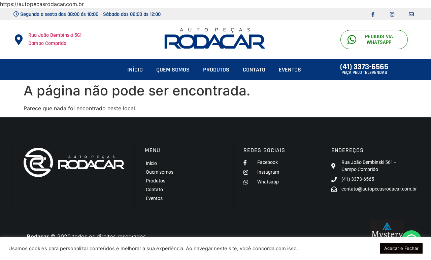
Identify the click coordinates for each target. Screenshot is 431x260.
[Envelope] (411, 14)
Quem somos (173, 70)
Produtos (216, 70)
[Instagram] (392, 14)
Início (135, 70)
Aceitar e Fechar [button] (401, 248)
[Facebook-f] (373, 14)
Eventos (290, 70)
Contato (254, 70)
